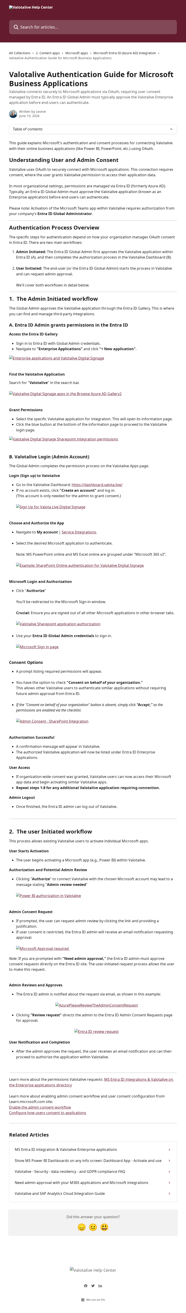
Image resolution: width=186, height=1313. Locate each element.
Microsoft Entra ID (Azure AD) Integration (124, 53)
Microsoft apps (76, 53)
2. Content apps (48, 53)
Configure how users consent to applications (47, 1112)
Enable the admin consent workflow (40, 1107)
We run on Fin (95, 1300)
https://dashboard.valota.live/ (97, 484)
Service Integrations (79, 532)
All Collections (19, 53)
